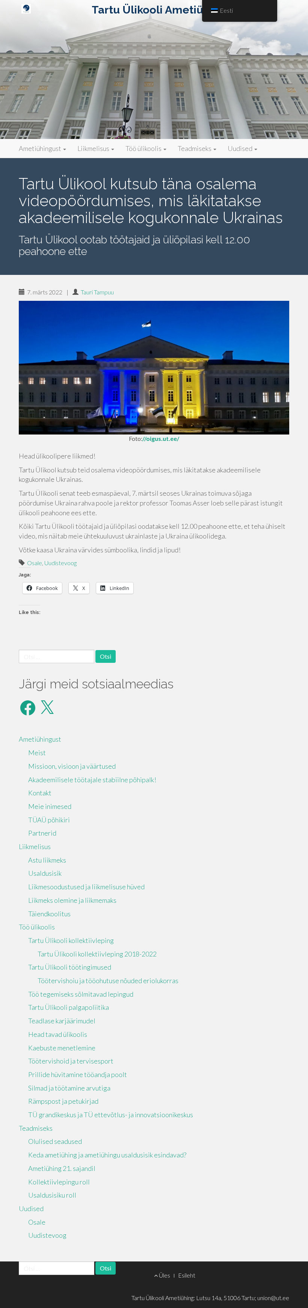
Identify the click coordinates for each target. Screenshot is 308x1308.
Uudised (241, 148)
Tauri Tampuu (97, 292)
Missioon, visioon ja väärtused (72, 766)
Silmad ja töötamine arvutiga (69, 1088)
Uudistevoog (60, 562)
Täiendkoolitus (49, 914)
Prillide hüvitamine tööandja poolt (77, 1074)
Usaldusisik (45, 873)
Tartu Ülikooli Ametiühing (159, 9)
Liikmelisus (93, 148)
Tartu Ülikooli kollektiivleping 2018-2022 (97, 954)
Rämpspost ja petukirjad (63, 1101)
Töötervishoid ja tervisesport (70, 1061)
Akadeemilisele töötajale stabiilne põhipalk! (92, 779)
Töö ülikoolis (144, 148)
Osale (34, 562)
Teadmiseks (195, 148)
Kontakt (39, 793)
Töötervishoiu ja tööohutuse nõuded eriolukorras (108, 980)
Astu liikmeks (47, 860)
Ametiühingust (40, 148)
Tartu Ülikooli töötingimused (69, 967)
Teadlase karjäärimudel (61, 1021)
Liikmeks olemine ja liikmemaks (72, 900)
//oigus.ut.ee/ (160, 438)
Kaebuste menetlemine (61, 1048)
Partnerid (42, 833)
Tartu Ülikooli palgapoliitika (68, 1007)
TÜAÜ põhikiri (49, 820)
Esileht (186, 1275)
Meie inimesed (49, 806)
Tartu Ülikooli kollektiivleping (71, 940)
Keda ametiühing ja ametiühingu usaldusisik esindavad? (107, 1155)
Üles (164, 1275)
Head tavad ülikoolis (57, 1034)
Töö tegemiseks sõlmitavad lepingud (80, 994)
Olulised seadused (55, 1141)
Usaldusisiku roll (52, 1195)
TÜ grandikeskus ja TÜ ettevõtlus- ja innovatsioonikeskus (110, 1114)
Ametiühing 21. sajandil (61, 1168)
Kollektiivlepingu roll (59, 1182)
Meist (37, 752)
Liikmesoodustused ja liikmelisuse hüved (86, 887)
